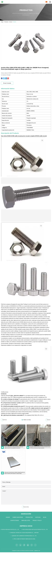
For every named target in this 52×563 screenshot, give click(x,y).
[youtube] (28, 545)
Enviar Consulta (7, 83)
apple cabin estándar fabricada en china (24, 538)
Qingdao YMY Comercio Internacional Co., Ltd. (24, 535)
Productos (6, 21)
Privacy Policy (37, 520)
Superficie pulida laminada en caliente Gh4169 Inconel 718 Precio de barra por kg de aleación (40, 447)
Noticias (37, 517)
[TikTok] (35, 545)
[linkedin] (20, 545)
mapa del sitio (26, 520)
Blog (44, 517)
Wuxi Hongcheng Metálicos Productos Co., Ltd (35, 529)
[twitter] (24, 545)
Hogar (2, 21)
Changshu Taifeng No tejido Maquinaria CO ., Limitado (24, 532)
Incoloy (10, 21)
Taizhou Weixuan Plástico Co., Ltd (10, 529)
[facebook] (17, 545)
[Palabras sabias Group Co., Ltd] (2, 2)
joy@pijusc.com (37, 550)
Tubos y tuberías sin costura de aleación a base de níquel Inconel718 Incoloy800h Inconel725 (13, 447)
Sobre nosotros (18, 517)
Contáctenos (14, 520)
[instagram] (31, 545)
